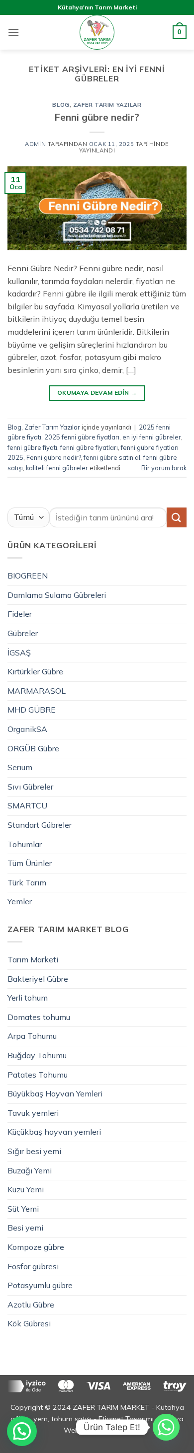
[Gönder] (177, 517)
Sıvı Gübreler (30, 787)
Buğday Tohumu (37, 1055)
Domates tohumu (38, 1017)
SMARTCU (27, 805)
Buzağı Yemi (29, 1170)
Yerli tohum (27, 998)
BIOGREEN (27, 576)
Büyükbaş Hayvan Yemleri (54, 1093)
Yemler (19, 901)
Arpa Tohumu (32, 1036)
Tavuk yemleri (33, 1113)
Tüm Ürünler (29, 863)
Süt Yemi (23, 1209)
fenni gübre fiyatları (89, 447)
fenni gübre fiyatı (32, 447)
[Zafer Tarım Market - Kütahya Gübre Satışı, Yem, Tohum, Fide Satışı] (97, 32)
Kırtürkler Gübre (35, 671)
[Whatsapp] (166, 1427)
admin (35, 144)
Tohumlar (24, 844)
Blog (60, 104)
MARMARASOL (36, 691)
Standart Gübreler (39, 825)
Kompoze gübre (35, 1247)
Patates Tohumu (37, 1075)
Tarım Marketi (32, 959)
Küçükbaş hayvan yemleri (54, 1132)
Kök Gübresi (29, 1323)
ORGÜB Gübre (33, 748)
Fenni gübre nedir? (97, 117)
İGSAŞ (19, 652)
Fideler (19, 614)
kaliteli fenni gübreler (57, 468)
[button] (13, 32)
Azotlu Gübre (30, 1304)
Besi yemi (25, 1228)
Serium (19, 767)
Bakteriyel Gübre (37, 979)
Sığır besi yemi (34, 1151)
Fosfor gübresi (33, 1266)
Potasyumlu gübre (40, 1285)
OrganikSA (27, 729)
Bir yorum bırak (164, 468)
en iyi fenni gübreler (151, 437)
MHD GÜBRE (31, 710)
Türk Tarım (26, 882)
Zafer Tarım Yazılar (107, 104)
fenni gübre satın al (112, 457)
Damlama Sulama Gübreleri (56, 595)
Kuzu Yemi (25, 1189)
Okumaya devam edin (97, 392)
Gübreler (22, 633)
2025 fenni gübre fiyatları (81, 437)
